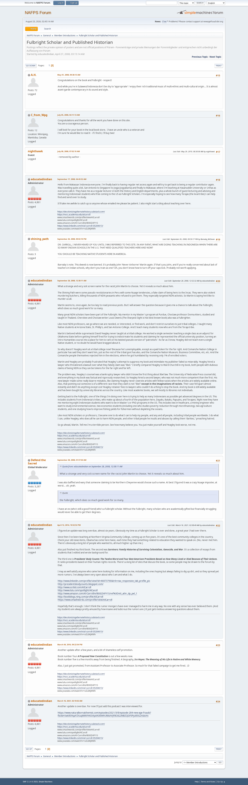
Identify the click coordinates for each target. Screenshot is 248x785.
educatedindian (41, 179)
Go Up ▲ (221, 781)
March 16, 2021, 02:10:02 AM (69, 701)
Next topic (215, 56)
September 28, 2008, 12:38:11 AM (71, 280)
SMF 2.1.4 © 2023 (30, 782)
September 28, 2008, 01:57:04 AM (71, 460)
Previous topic (200, 56)
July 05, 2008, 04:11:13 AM (68, 115)
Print (219, 65)
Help (197, 781)
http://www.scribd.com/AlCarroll (74, 587)
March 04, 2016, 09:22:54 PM (69, 644)
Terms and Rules (208, 781)
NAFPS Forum (38, 12)
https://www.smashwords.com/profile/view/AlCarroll (85, 599)
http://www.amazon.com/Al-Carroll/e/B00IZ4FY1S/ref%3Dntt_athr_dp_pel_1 (97, 593)
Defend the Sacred (37, 461)
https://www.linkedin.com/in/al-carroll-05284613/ (80, 225)
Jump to (177, 762)
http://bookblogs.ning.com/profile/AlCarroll (80, 596)
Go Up (29, 749)
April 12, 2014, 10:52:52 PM (69, 525)
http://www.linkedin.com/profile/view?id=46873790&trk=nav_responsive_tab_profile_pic (104, 580)
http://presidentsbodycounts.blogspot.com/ (80, 584)
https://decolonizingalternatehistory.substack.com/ (81, 211)
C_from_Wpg (39, 115)
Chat (164, 21)
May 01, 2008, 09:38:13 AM (68, 74)
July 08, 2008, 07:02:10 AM (68, 151)
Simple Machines (45, 782)
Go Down (30, 65)
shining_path (40, 239)
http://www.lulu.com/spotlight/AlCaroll (78, 590)
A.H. (33, 75)
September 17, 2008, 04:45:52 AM (71, 179)
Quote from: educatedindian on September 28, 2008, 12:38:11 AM (92, 466)
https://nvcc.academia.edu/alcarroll (73, 214)
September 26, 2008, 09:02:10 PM (71, 239)
